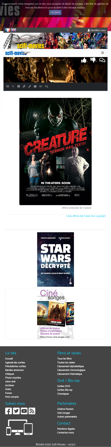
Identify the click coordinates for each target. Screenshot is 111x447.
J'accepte (55, 12)
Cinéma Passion (65, 409)
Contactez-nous (65, 433)
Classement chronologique (71, 370)
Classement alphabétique (70, 366)
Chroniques (63, 394)
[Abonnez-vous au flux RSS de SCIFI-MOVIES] (32, 413)
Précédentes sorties (15, 366)
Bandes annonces (14, 370)
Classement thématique (69, 374)
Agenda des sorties (15, 363)
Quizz (8, 389)
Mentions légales (66, 429)
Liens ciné (10, 382)
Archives (9, 385)
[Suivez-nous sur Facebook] (8, 413)
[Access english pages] (13, 30)
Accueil (9, 359)
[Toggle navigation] (102, 53)
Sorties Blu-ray (64, 390)
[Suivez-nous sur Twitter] (16, 413)
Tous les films (64, 359)
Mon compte (12, 397)
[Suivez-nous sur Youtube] (24, 413)
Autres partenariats (67, 417)
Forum (8, 393)
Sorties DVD (63, 386)
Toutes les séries (66, 363)
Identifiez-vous (98, 30)
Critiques (9, 374)
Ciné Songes (63, 413)
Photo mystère (13, 378)
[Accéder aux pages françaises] (7, 30)
